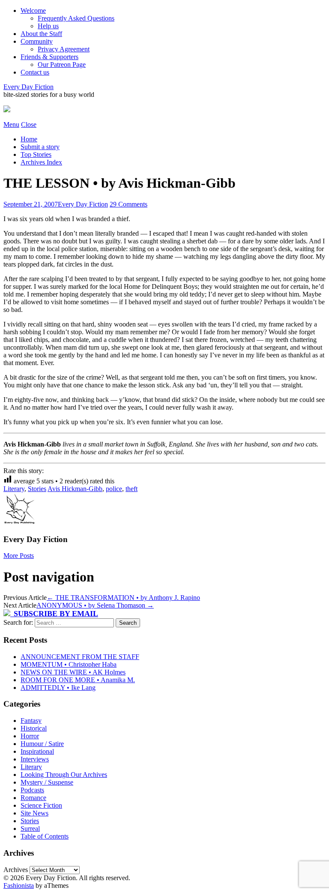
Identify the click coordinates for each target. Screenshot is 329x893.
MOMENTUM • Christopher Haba (69, 664)
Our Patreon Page (62, 64)
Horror (30, 736)
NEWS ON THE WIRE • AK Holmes (73, 672)
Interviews (35, 759)
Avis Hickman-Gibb (75, 488)
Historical (34, 728)
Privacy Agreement (64, 49)
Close (28, 124)
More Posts (18, 555)
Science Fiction (41, 805)
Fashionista (18, 885)
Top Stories (36, 154)
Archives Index (41, 162)
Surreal (30, 828)
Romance (33, 797)
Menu (11, 124)
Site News (34, 813)
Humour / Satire (42, 743)
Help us (48, 26)
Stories (37, 488)
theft (132, 488)
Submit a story (40, 146)
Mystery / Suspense (47, 782)
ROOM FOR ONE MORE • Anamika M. (78, 679)
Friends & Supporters (49, 56)
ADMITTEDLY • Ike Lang (58, 687)
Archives (15, 869)
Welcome (33, 10)
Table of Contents (45, 836)
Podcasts (32, 790)
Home (29, 139)
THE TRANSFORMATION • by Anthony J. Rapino (123, 597)
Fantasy (31, 720)
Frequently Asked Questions (76, 18)
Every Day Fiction (28, 86)
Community (37, 41)
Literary (13, 488)
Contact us (35, 72)
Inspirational (37, 751)
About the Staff (41, 33)
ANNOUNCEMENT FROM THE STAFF (80, 656)
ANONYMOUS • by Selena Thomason (95, 605)
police (114, 488)
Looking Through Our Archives (64, 774)
